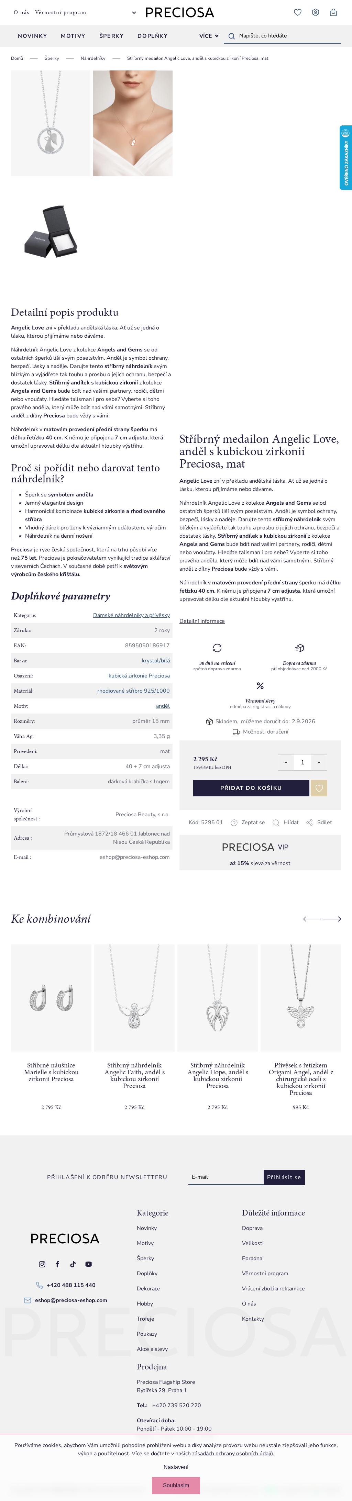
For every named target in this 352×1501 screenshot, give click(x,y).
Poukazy (147, 1334)
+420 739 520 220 (176, 1405)
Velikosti (253, 1243)
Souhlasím (176, 1485)
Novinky (147, 1228)
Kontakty (253, 1319)
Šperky (145, 1258)
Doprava (252, 1228)
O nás (22, 12)
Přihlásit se (284, 1177)
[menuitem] (32, 36)
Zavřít (228, 830)
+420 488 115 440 (71, 1285)
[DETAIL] (134, 998)
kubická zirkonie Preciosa (139, 676)
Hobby (145, 1304)
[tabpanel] (51, 1033)
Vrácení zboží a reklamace (273, 1288)
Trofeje (145, 1319)
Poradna (252, 1258)
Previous (312, 919)
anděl (163, 706)
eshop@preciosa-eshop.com (71, 1300)
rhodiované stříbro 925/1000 (133, 691)
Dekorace (148, 1288)
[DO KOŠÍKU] (51, 998)
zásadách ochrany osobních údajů (232, 1453)
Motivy (145, 1243)
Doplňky (147, 1273)
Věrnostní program (60, 12)
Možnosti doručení (265, 732)
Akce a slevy (152, 1349)
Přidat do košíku (251, 788)
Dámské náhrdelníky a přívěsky (131, 615)
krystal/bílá (156, 660)
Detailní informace (202, 621)
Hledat (231, 36)
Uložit (214, 830)
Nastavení (176, 1467)
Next (332, 919)
